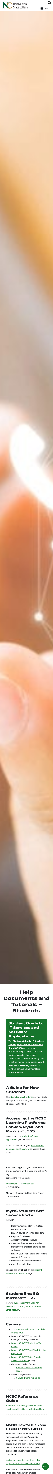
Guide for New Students (21, 1097)
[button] (45, 1466)
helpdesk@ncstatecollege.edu (20, 1183)
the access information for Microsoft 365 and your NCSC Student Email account (24, 1306)
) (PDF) (26, 1044)
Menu (47, 8)
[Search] (49, 3)
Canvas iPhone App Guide (28, 1378)
